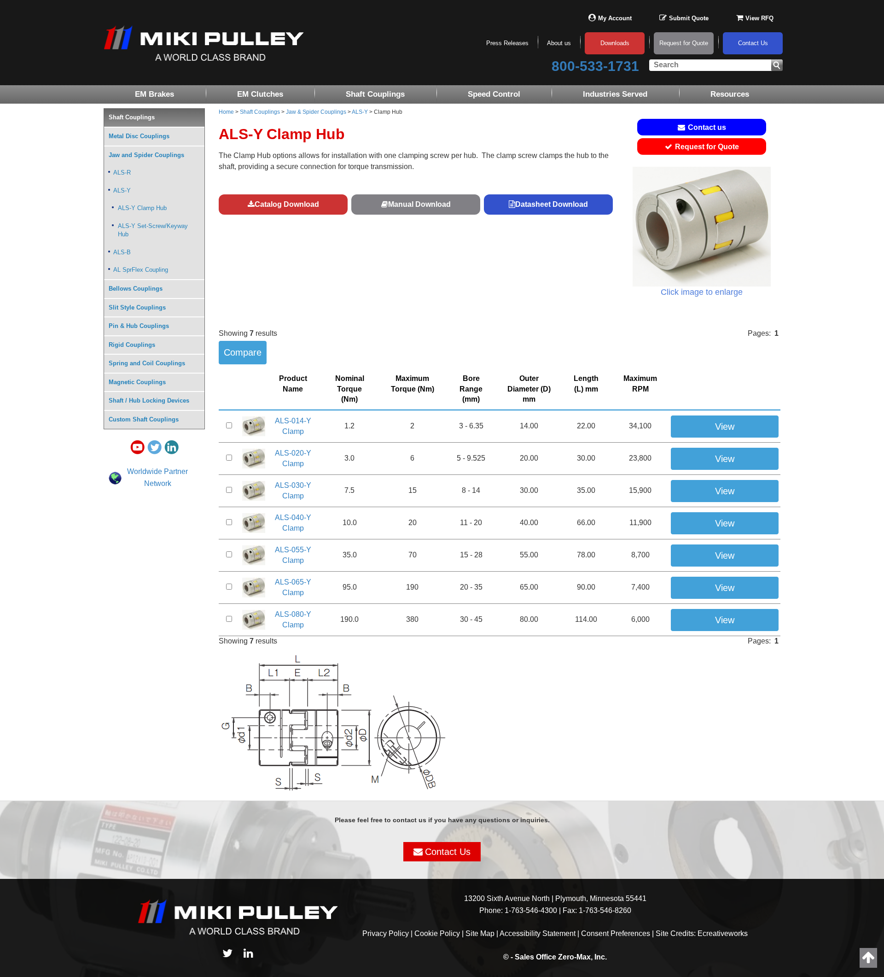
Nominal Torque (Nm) (349, 389)
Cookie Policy (437, 933)
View (724, 426)
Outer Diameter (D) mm (529, 389)
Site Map (479, 933)
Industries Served (615, 94)
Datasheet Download (551, 204)
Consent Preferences (615, 933)
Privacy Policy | (388, 933)
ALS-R (122, 172)
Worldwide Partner (157, 471)
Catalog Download (287, 204)
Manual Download (419, 204)
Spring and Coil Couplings (147, 363)
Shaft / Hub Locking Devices (149, 400)
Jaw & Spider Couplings (316, 112)
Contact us (707, 127)
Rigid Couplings (132, 344)
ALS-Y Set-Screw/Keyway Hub (153, 230)
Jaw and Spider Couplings (146, 155)
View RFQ (759, 18)
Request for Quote (683, 43)
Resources (729, 94)
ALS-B (122, 252)
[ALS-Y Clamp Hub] (701, 227)
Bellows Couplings (136, 288)
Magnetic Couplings (137, 382)
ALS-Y (360, 112)
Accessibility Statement (538, 933)
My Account (615, 18)
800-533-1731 (595, 66)
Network (157, 483)
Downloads (614, 43)
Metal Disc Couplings (139, 136)
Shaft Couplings (375, 94)
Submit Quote (689, 18)
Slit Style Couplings (137, 307)
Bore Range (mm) (471, 389)
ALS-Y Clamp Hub (142, 208)
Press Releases (507, 43)
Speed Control (494, 94)
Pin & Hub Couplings (139, 325)
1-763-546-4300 (531, 910)
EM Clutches (260, 94)
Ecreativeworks (723, 933)
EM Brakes (154, 94)
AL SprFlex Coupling (140, 269)
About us (559, 43)
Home (226, 112)
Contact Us (753, 43)
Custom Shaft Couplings (144, 419)
